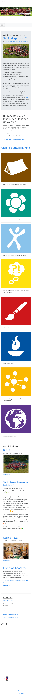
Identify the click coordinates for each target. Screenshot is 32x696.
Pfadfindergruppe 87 (15, 38)
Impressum (20, 690)
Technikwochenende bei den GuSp (15, 484)
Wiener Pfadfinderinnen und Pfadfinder (16, 41)
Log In (3, 1)
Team (26, 97)
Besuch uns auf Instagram (10, 617)
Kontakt (21, 693)
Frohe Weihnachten (15, 568)
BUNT (6, 450)
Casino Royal (10, 537)
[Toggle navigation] (2, 25)
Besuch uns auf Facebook (10, 614)
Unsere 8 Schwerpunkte (15, 147)
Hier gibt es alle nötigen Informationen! (14, 139)
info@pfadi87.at (7, 601)
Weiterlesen (6, 475)
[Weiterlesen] (16, 464)
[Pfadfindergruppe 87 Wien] (6, 678)
